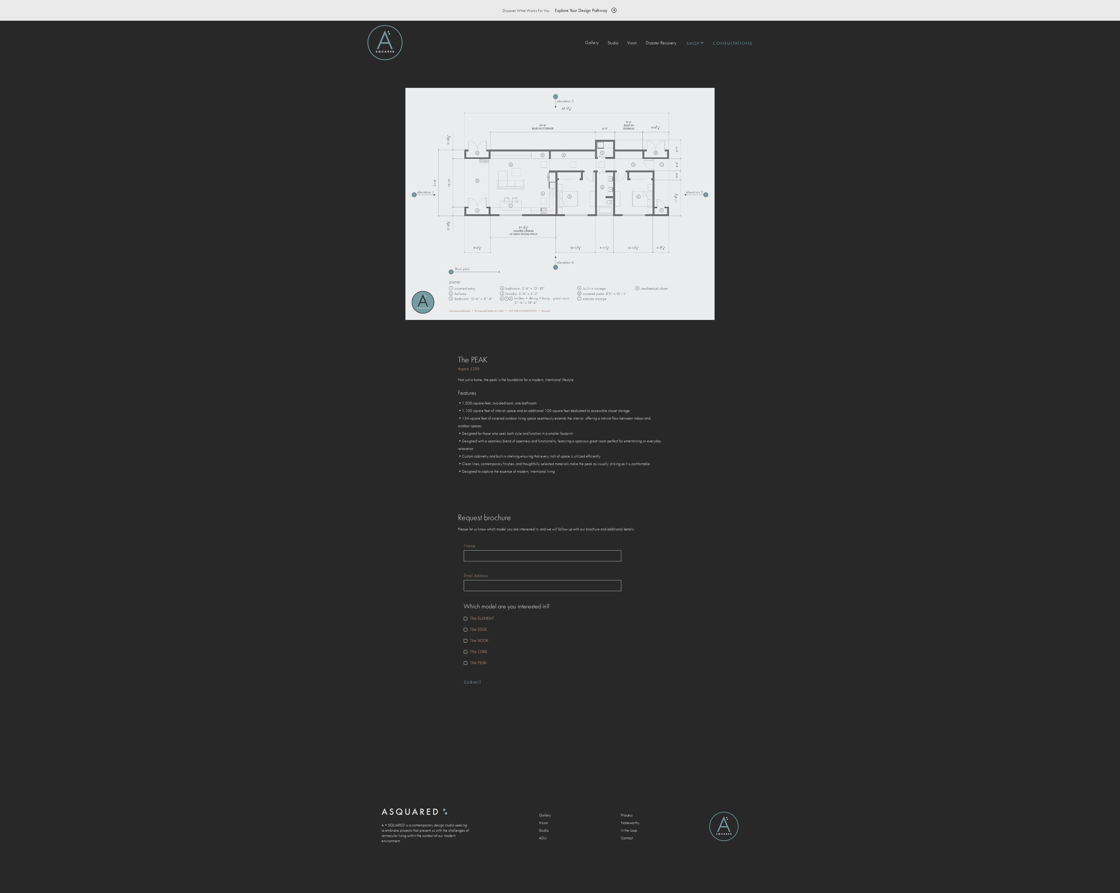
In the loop (629, 830)
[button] (692, 42)
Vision (632, 43)
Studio (613, 43)
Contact (627, 837)
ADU (543, 837)
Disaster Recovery (661, 43)
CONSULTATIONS (732, 43)
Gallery (592, 42)
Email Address (476, 575)
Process (627, 815)
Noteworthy (630, 822)
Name (469, 546)
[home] (385, 42)
